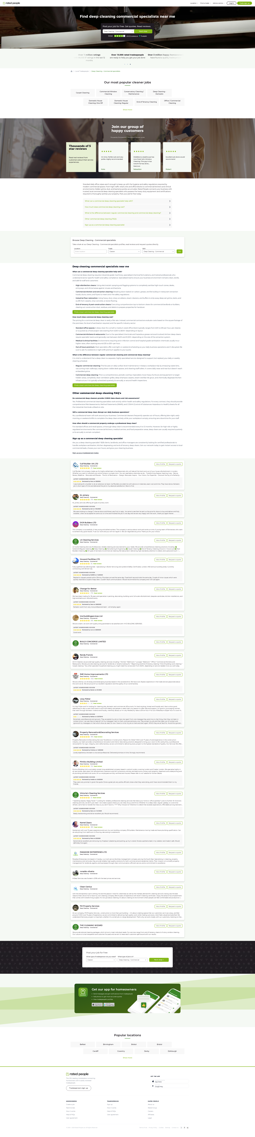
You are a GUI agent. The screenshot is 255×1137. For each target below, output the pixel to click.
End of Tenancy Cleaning (147, 102)
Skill (143, 249)
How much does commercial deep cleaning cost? (105, 207)
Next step (143, 31)
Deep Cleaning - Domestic (159, 93)
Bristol (133, 1044)
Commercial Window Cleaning (108, 93)
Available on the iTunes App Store (97, 1004)
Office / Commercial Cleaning (172, 102)
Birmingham (108, 1044)
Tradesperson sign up (78, 1088)
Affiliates (151, 1115)
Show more (127, 110)
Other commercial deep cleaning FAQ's (101, 219)
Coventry (121, 1051)
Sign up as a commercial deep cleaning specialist (105, 225)
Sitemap (167, 1127)
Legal (150, 1118)
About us (151, 1104)
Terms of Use (143, 1127)
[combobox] (90, 251)
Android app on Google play (108, 1004)
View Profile (160, 464)
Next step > (159, 960)
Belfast (83, 1044)
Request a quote (175, 464)
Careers (150, 1111)
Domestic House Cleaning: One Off (95, 102)
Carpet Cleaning (82, 93)
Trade (110, 249)
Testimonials (70, 1108)
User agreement (71, 1118)
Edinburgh (172, 1051)
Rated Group (152, 1108)
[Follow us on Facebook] (184, 1127)
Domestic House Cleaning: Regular (121, 102)
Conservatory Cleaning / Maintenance (134, 93)
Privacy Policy (153, 1127)
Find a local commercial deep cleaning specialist (94, 385)
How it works (70, 1111)
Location (77, 249)
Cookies (161, 1127)
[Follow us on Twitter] (181, 1127)
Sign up (109, 1104)
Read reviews (97, 468)
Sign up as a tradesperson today (86, 453)
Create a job (70, 1104)
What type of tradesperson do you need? (101, 957)
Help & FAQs (70, 1115)
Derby (146, 1051)
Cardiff (95, 1051)
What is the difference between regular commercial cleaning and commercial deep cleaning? (123, 213)
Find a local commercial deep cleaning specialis (94, 312)
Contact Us (175, 1127)
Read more (136, 166)
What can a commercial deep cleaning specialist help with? (109, 201)
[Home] (72, 71)
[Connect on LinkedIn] (187, 1127)
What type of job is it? (126, 957)
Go (179, 251)
